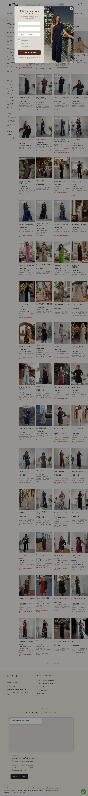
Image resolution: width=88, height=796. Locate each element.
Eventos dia (24, 43)
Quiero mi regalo (29, 52)
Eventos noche (25, 47)
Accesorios (24, 40)
